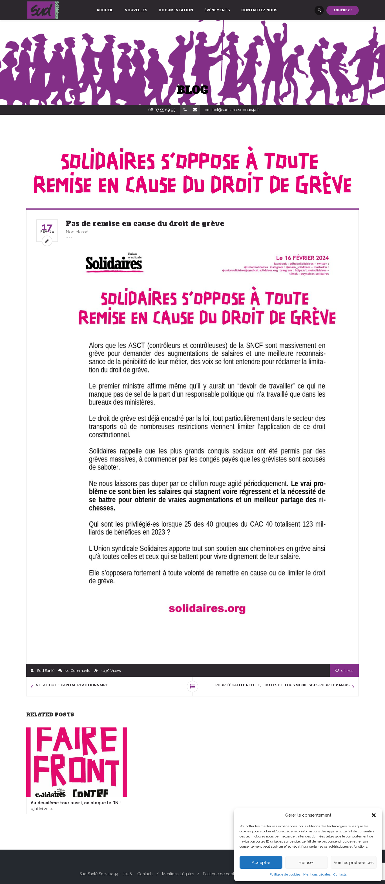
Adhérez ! (342, 10)
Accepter (261, 862)
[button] (374, 815)
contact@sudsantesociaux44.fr (232, 109)
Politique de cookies (285, 874)
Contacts (340, 874)
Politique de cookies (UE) (226, 874)
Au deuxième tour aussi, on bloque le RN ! (76, 802)
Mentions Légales (317, 874)
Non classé (77, 231)
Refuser (306, 862)
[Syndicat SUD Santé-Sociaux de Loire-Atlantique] (43, 10)
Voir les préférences (353, 862)
